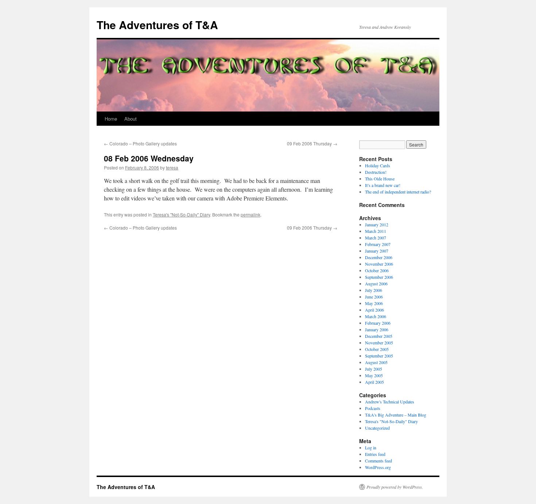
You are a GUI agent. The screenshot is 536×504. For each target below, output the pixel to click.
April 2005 (374, 382)
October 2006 (377, 270)
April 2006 (374, 310)
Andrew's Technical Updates (389, 402)
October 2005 (377, 349)
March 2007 (375, 238)
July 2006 (373, 290)
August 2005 (376, 362)
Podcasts (372, 408)
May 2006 (374, 303)
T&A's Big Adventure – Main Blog (395, 415)
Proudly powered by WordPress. (394, 487)
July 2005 (373, 369)
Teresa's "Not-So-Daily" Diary (181, 214)
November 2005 (379, 342)
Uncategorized (377, 428)
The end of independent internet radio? (398, 192)
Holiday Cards (377, 165)
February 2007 (378, 244)
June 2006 (374, 297)
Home (111, 118)
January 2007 (376, 251)
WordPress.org (378, 467)
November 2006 (379, 264)
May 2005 (374, 375)
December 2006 (378, 257)
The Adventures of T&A (157, 24)
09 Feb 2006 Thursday (312, 143)
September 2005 (379, 356)
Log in (370, 447)
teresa (172, 167)
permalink (250, 214)
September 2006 (379, 277)
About (130, 118)
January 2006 (376, 329)
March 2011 (375, 231)
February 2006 (378, 323)
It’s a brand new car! (382, 185)
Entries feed (375, 454)
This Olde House (380, 178)
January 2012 (376, 224)
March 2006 (375, 316)
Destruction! (376, 172)
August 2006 (376, 283)
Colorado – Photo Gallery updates (140, 143)
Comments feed (378, 461)
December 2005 (378, 336)
